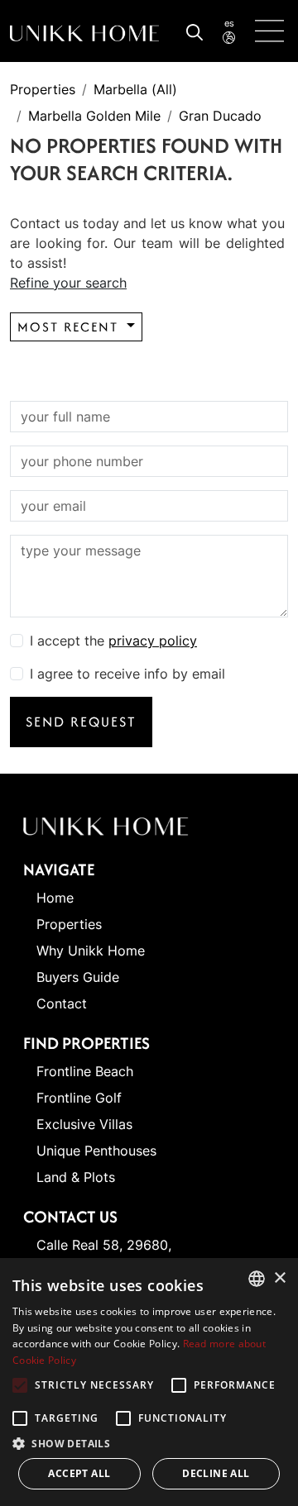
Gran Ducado (220, 115)
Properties (42, 89)
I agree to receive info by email (127, 673)
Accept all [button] (79, 1473)
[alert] (149, 1382)
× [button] (279, 1278)
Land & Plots (75, 1177)
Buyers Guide (77, 977)
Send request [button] (81, 722)
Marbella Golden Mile (94, 115)
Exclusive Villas (84, 1124)
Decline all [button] (215, 1473)
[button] (149, 1443)
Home (55, 897)
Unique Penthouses (96, 1150)
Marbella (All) (135, 89)
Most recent (70, 326)
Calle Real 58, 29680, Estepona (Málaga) (103, 1255)
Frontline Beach (84, 1071)
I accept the (113, 640)
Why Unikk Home (90, 950)
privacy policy (152, 640)
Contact (61, 1003)
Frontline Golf (79, 1097)
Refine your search (68, 282)
